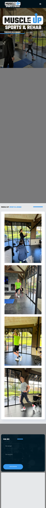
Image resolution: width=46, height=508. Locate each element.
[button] (40, 4)
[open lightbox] (23, 238)
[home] (18, 4)
